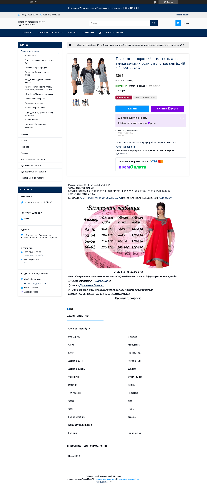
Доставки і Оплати (91, 285)
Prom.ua (117, 476)
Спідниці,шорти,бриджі (36, 67)
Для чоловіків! (31, 120)
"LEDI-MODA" (165, 198)
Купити (132, 108)
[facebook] (68, 309)
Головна (26, 32)
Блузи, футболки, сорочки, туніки (37, 73)
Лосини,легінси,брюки (35, 99)
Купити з (162, 108)
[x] (71, 309)
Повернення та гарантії (33, 178)
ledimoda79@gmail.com (35, 283)
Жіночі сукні (30, 56)
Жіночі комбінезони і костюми (39, 94)
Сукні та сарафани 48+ (88, 45)
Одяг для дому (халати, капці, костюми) (39, 113)
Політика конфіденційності (128, 479)
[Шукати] (154, 23)
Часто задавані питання (33, 159)
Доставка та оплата (111, 32)
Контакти (88, 32)
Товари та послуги (47, 32)
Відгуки (24, 153)
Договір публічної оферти (34, 171)
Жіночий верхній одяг (35, 108)
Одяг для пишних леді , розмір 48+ (39, 61)
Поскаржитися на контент (105, 479)
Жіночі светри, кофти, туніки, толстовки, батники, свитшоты (39, 88)
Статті (24, 140)
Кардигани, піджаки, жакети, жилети (38, 80)
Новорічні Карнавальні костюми (35, 125)
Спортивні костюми (34, 103)
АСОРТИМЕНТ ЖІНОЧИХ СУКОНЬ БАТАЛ (101, 198)
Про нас (72, 32)
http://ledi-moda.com (33, 279)
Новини (24, 134)
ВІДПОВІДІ (101, 280)
